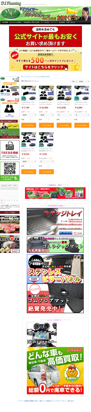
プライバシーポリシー (61, 401)
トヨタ (38, 76)
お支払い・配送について (40, 401)
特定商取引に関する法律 (31, 22)
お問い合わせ (70, 22)
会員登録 (62, 22)
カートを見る (45, 22)
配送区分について (51, 401)
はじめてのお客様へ (15, 22)
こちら (14, 207)
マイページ (54, 22)
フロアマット (30, 76)
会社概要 (5, 22)
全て (22, 76)
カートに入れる (28, 125)
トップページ (20, 401)
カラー (23, 112)
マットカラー (61, 112)
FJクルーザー (45, 76)
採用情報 (31, 401)
